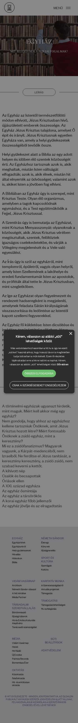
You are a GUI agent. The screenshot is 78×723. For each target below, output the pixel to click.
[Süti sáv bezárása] (70, 334)
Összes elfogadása (39, 373)
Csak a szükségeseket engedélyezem (39, 385)
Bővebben (62, 364)
